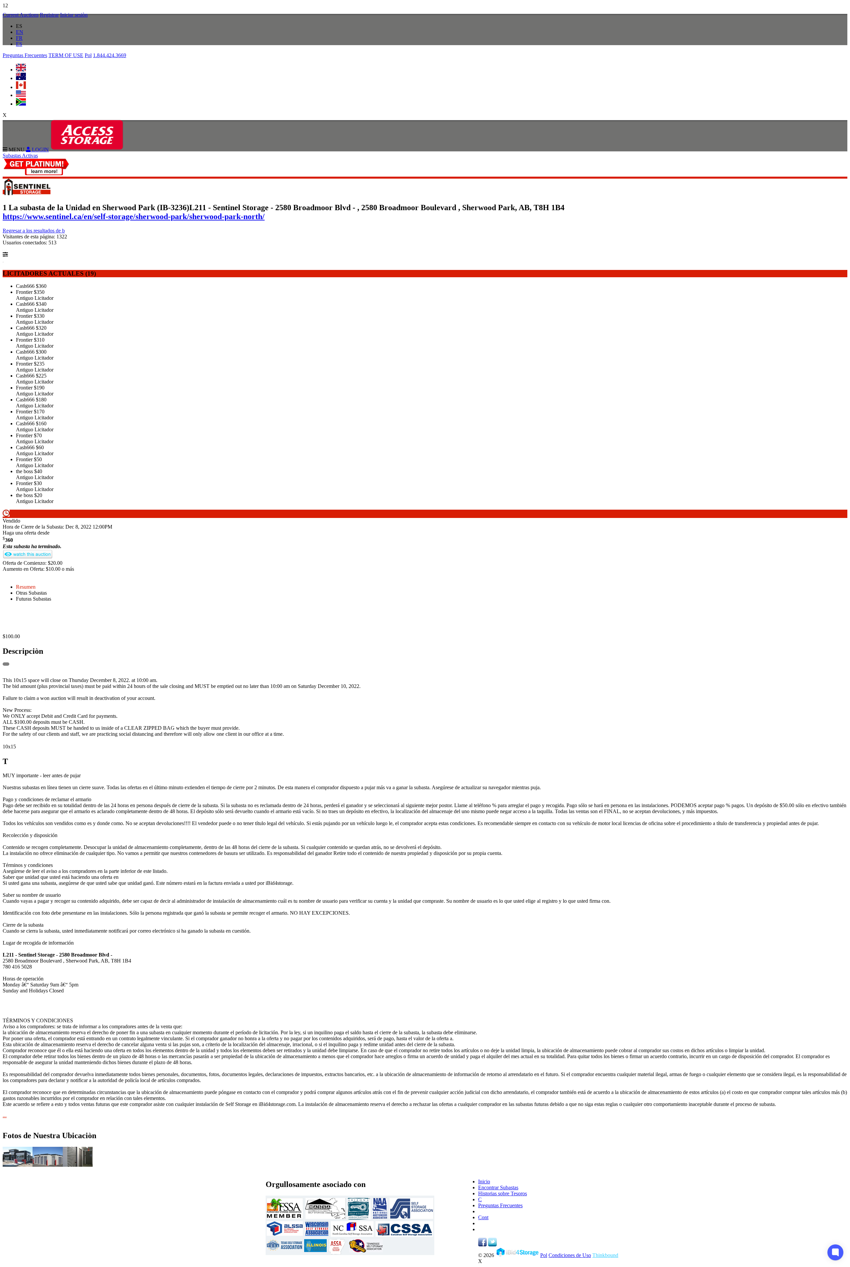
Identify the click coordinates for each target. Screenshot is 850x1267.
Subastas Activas (20, 155)
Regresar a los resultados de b (34, 230)
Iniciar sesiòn (74, 15)
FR (19, 38)
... (5, 1115)
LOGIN (40, 149)
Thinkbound (605, 1255)
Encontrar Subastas (498, 1187)
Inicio (484, 1181)
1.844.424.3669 (109, 55)
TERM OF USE (65, 55)
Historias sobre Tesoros (502, 1193)
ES (19, 44)
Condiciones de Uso (570, 1255)
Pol (88, 55)
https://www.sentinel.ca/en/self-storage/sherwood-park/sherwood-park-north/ (134, 216)
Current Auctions (21, 15)
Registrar (49, 15)
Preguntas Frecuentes (25, 55)
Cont (483, 1217)
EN (19, 32)
